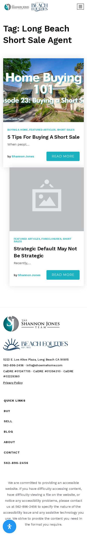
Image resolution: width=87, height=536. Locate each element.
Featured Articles (42, 129)
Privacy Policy (13, 382)
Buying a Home (17, 129)
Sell (8, 421)
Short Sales (66, 129)
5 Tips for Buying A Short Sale (43, 137)
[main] (43, 160)
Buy (7, 411)
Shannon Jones (23, 156)
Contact (12, 452)
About (9, 442)
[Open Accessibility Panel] (9, 526)
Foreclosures (51, 238)
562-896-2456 (16, 463)
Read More (63, 156)
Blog (8, 431)
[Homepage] (26, 6)
